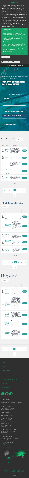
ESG (5, 120)
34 (18, 262)
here (12, 26)
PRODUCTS (5, 366)
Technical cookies (7, 29)
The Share (6, 98)
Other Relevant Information (12, 203)
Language (21, 65)
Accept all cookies (6, 61)
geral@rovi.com (8, 444)
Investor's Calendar (9, 102)
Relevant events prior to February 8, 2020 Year (10, 276)
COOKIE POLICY (13, 471)
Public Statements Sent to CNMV (12, 115)
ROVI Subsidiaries (12, 65)
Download (24, 150)
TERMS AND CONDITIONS (16, 470)
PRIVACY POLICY (6, 470)
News (5, 107)
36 (25, 262)
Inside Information (8, 139)
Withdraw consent (16, 61)
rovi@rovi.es (18, 404)
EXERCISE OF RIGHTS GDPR (19, 471)
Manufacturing (6, 370)
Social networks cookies (8, 51)
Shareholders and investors (14, 76)
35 (21, 262)
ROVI (3, 362)
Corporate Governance (10, 124)
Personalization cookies (8, 41)
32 (12, 262)
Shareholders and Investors (10, 379)
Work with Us (6, 387)
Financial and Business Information (13, 111)
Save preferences (6, 57)
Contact (4, 383)
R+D (3, 375)
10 (19, 349)
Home (3, 76)
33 (15, 262)
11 (22, 349)
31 (9, 262)
